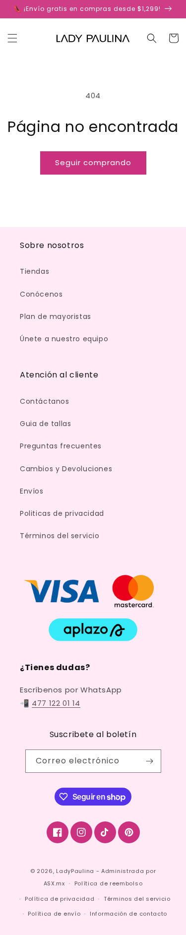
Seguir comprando (93, 162)
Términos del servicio (60, 536)
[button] (12, 38)
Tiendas (34, 271)
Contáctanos (44, 401)
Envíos (32, 491)
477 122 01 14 (56, 703)
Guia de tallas (45, 424)
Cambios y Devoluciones (66, 469)
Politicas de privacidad (62, 513)
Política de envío (54, 914)
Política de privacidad (59, 899)
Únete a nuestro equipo (64, 339)
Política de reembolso (108, 883)
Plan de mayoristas (55, 316)
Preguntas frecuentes (61, 446)
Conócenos (41, 294)
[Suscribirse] (150, 761)
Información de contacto (128, 914)
